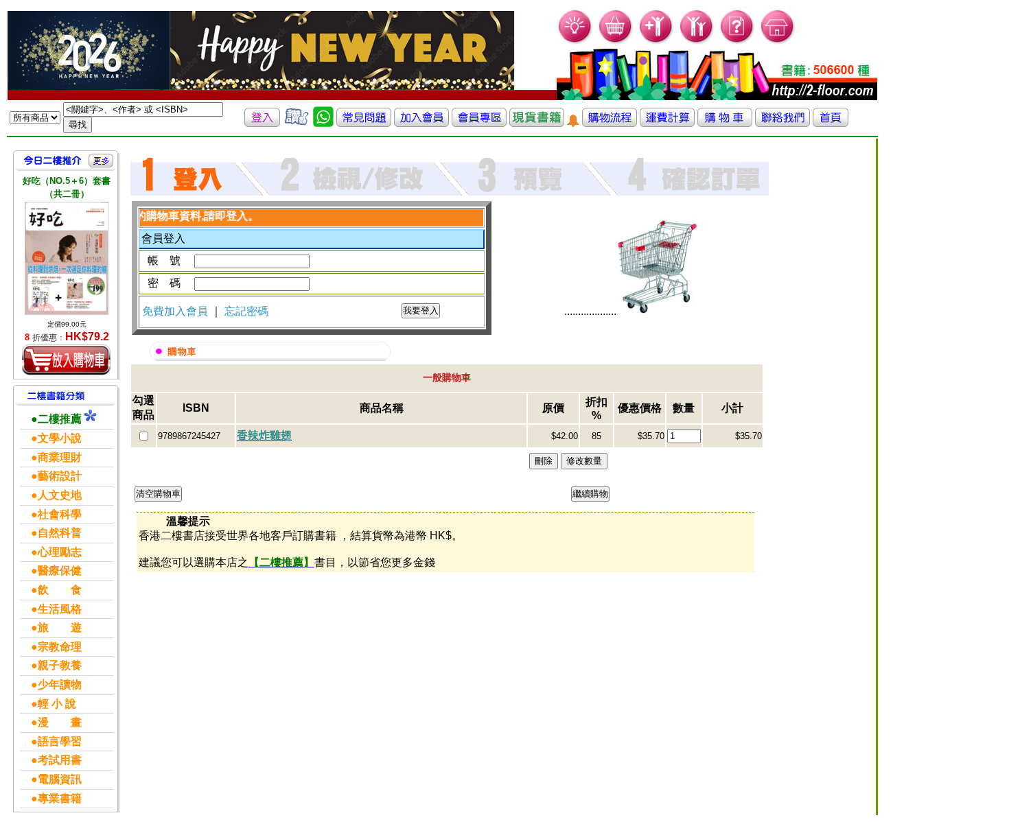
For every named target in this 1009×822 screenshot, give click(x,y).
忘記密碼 (246, 311)
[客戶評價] (296, 123)
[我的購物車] (616, 41)
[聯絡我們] (782, 123)
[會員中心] (697, 41)
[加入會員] (656, 41)
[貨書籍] (536, 123)
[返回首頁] (830, 123)
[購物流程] (609, 123)
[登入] (262, 123)
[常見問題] (737, 41)
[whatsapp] (323, 123)
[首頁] (778, 41)
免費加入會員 (176, 311)
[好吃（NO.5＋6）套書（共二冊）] (66, 258)
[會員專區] (479, 123)
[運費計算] (667, 123)
